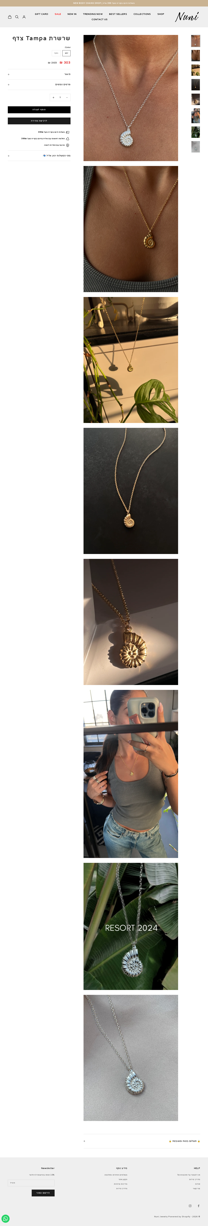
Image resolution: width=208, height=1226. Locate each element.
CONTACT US (100, 19)
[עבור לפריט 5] (195, 99)
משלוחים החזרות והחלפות (115, 1175)
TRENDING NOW (93, 14)
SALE (58, 14)
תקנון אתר (123, 1179)
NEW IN (72, 14)
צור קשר (196, 1188)
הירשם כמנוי (43, 1193)
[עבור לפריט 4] (195, 85)
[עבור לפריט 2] (195, 56)
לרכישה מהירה (39, 121)
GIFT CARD (41, 14)
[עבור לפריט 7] (195, 132)
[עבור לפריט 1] (195, 41)
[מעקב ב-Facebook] (198, 1205)
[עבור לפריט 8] (195, 147)
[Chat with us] (5, 1219)
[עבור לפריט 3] (195, 70)
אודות (197, 1184)
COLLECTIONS (142, 14)
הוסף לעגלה (39, 110)
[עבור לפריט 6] (195, 116)
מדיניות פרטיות (120, 1184)
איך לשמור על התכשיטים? (188, 1175)
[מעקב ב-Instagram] (190, 1205)
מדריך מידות (194, 1179)
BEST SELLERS (118, 14)
